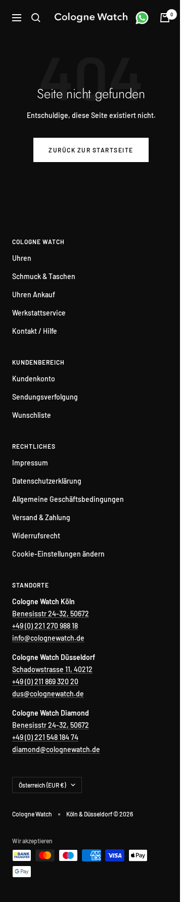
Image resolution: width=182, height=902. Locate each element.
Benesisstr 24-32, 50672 (50, 613)
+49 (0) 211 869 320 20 (45, 681)
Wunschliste (31, 415)
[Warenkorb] (165, 17)
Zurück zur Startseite (91, 149)
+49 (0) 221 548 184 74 (45, 737)
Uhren (21, 258)
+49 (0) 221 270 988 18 (45, 625)
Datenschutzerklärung (46, 481)
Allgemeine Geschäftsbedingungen (68, 499)
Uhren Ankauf (33, 294)
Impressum (30, 462)
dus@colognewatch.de (48, 693)
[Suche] (35, 17)
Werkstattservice (39, 312)
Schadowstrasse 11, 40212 (52, 669)
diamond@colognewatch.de (56, 749)
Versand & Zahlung (41, 517)
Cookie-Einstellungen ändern (58, 554)
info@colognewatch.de (48, 638)
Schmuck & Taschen (43, 276)
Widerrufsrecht (36, 535)
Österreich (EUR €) (42, 785)
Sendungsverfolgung (45, 397)
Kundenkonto (33, 378)
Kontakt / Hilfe (34, 331)
